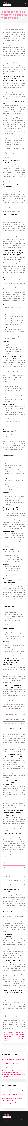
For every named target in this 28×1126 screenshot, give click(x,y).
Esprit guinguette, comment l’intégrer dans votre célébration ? (19, 1035)
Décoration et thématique (10, 27)
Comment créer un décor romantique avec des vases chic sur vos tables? (8, 1036)
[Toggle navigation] (25, 4)
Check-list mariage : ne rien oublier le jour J (12, 1063)
